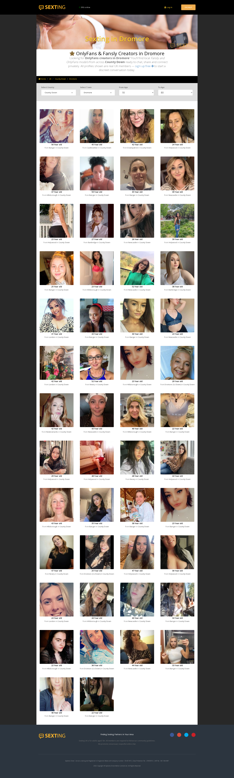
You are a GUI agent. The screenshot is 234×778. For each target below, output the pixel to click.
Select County (47, 87)
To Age (161, 87)
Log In (169, 7)
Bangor (52, 148)
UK (50, 79)
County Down (60, 79)
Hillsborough (52, 195)
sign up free (143, 66)
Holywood (173, 148)
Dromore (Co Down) (173, 384)
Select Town (86, 87)
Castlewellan (92, 148)
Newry (92, 384)
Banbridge (92, 242)
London (52, 337)
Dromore (73, 79)
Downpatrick (132, 148)
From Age (123, 87)
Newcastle (173, 195)
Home (43, 79)
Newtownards (52, 432)
